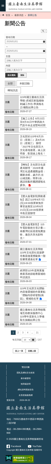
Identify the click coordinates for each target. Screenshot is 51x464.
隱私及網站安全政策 (26, 373)
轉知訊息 (13, 90)
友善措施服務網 (26, 395)
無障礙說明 (26, 384)
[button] (33, 340)
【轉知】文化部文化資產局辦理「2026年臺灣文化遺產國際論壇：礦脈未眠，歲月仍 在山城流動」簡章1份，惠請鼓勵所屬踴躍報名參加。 (32, 175)
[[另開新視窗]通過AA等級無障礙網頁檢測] (23, 459)
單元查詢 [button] (44, 31)
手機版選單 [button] (3, 5)
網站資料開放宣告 (26, 389)
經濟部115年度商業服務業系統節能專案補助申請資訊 (32, 274)
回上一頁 (19, 351)
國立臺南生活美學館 (25, 6)
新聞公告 (32, 15)
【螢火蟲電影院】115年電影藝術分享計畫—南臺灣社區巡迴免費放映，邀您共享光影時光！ (32, 231)
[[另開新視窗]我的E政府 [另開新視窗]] (9, 458)
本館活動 (25, 83)
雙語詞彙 (26, 367)
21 (37, 332)
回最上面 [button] (32, 351)
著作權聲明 (26, 378)
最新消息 (19, 15)
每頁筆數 (16, 340)
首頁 (8, 15)
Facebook (16, 446)
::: (7, 3)
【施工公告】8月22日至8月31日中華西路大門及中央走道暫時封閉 (32, 122)
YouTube (37, 446)
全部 (10, 83)
